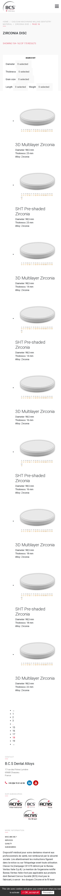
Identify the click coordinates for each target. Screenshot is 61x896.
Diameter (10, 64)
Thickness (11, 71)
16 (13, 730)
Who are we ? (11, 837)
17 (13, 734)
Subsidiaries (10, 847)
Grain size (11, 79)
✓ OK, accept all (30, 892)
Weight (32, 87)
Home (6, 22)
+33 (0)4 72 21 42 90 (16, 783)
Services (9, 840)
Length (9, 87)
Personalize (48, 892)
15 (13, 727)
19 (13, 741)
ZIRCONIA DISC (22, 24)
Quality (8, 844)
